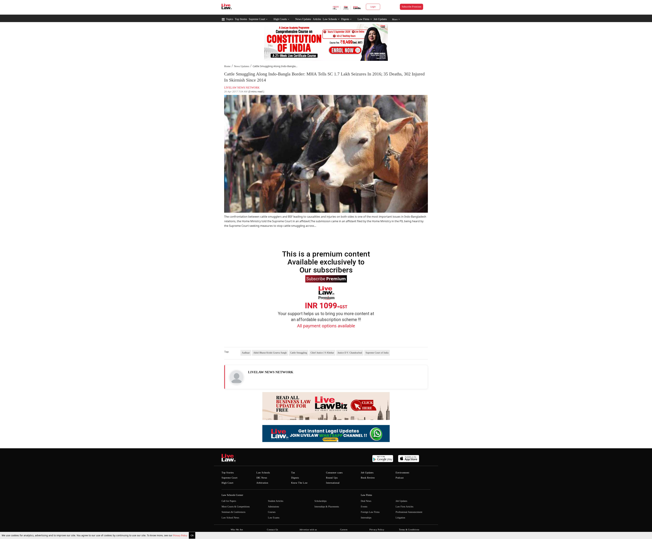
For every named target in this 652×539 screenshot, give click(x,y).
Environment (402, 472)
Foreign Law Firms (370, 512)
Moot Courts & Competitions (236, 506)
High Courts (280, 19)
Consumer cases (334, 472)
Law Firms (363, 19)
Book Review (368, 477)
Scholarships (320, 501)
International (333, 483)
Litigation (400, 517)
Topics (229, 19)
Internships (366, 517)
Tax (293, 472)
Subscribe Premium (411, 6)
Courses (271, 512)
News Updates (303, 19)
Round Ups (332, 477)
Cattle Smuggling (298, 352)
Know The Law (299, 483)
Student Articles (275, 501)
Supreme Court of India (377, 352)
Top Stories (241, 19)
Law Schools (330, 19)
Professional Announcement (409, 512)
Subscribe (326, 278)
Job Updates (380, 19)
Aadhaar (246, 352)
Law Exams (273, 517)
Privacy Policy (180, 535)
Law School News (230, 517)
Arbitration (262, 483)
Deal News (366, 501)
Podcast (400, 477)
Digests (345, 19)
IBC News (261, 477)
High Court (227, 483)
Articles (317, 19)
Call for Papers (229, 501)
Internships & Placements (326, 506)
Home (227, 66)
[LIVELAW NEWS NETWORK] (236, 377)
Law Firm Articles (404, 506)
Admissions (273, 506)
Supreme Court (257, 19)
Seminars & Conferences (233, 512)
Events (364, 506)
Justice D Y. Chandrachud (350, 352)
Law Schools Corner (232, 495)
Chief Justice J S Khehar (322, 352)
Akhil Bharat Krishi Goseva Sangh (270, 352)
